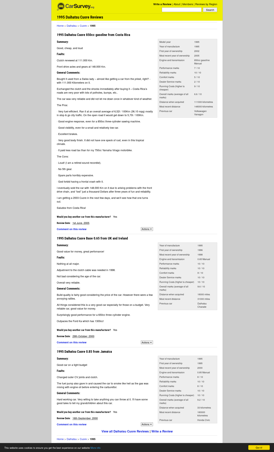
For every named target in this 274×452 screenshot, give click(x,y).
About (177, 4)
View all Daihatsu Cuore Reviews (125, 431)
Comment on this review (71, 229)
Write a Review (162, 4)
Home (60, 25)
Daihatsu (72, 25)
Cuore (83, 25)
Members (187, 4)
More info (95, 447)
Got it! (259, 447)
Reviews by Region (206, 4)
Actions (145, 229)
